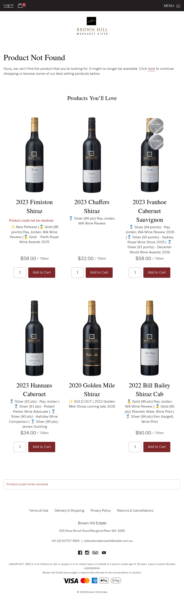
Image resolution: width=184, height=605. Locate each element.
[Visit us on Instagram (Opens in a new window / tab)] (87, 554)
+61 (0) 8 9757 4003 (65, 541)
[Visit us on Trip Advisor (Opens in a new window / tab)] (95, 554)
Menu (169, 6)
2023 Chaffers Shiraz (92, 206)
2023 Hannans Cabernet (34, 389)
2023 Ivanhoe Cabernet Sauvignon (149, 210)
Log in (8, 5)
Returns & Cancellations (135, 510)
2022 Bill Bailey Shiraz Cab (149, 389)
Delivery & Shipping (69, 510)
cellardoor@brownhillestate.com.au (108, 541)
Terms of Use (38, 510)
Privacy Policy (100, 510)
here (151, 69)
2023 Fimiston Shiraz (34, 206)
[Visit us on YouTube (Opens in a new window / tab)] (104, 554)
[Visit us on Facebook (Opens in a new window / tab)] (80, 554)
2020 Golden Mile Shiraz (92, 389)
